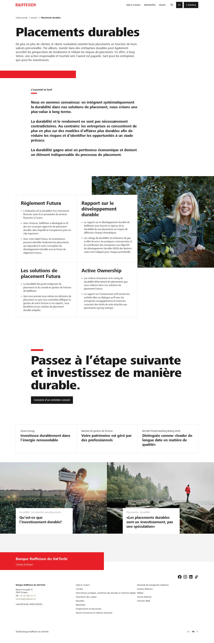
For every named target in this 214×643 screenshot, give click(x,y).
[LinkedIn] (191, 577)
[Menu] (179, 5)
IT (197, 631)
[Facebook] (180, 577)
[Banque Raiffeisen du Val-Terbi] (26, 5)
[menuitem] (133, 5)
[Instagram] (185, 577)
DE (188, 631)
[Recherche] (171, 5)
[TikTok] (196, 577)
